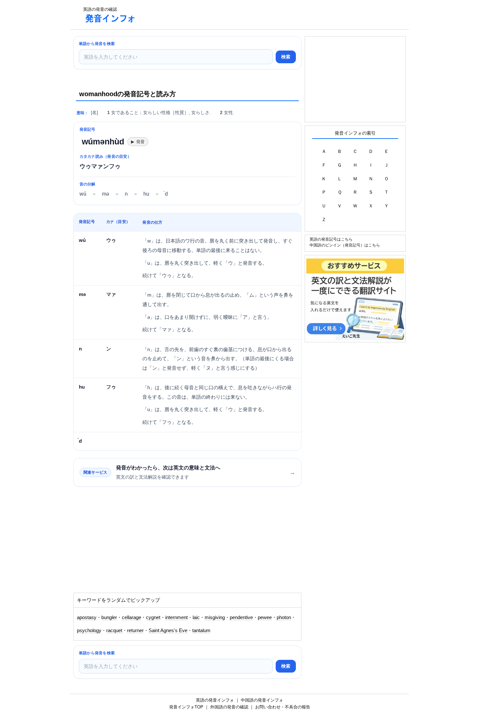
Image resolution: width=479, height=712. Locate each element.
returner (135, 630)
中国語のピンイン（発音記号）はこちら (345, 245)
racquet (114, 630)
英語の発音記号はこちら (331, 239)
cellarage (131, 617)
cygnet (153, 617)
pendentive (241, 617)
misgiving (215, 617)
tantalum (201, 630)
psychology (89, 630)
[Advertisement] (260, 14)
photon (284, 617)
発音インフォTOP (186, 707)
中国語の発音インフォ (262, 700)
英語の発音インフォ (215, 700)
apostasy (86, 617)
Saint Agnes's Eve (168, 630)
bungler (109, 617)
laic (196, 617)
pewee (265, 617)
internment (176, 617)
